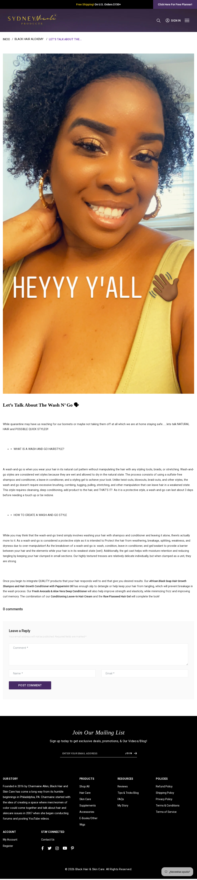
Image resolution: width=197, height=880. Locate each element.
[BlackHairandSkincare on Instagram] (57, 847)
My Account (10, 839)
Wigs (82, 824)
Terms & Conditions (167, 804)
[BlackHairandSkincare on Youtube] (65, 847)
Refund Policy (164, 785)
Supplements (87, 804)
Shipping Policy (165, 792)
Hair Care (85, 792)
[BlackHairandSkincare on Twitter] (50, 847)
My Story (123, 804)
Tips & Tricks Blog (128, 792)
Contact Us (47, 839)
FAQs (121, 798)
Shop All (84, 785)
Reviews (123, 785)
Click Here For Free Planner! (175, 4)
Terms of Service (166, 811)
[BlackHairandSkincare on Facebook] (42, 847)
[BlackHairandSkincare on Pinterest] (72, 847)
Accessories (86, 811)
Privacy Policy (164, 798)
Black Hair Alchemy (29, 39)
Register (8, 845)
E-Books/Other (88, 817)
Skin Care (85, 798)
